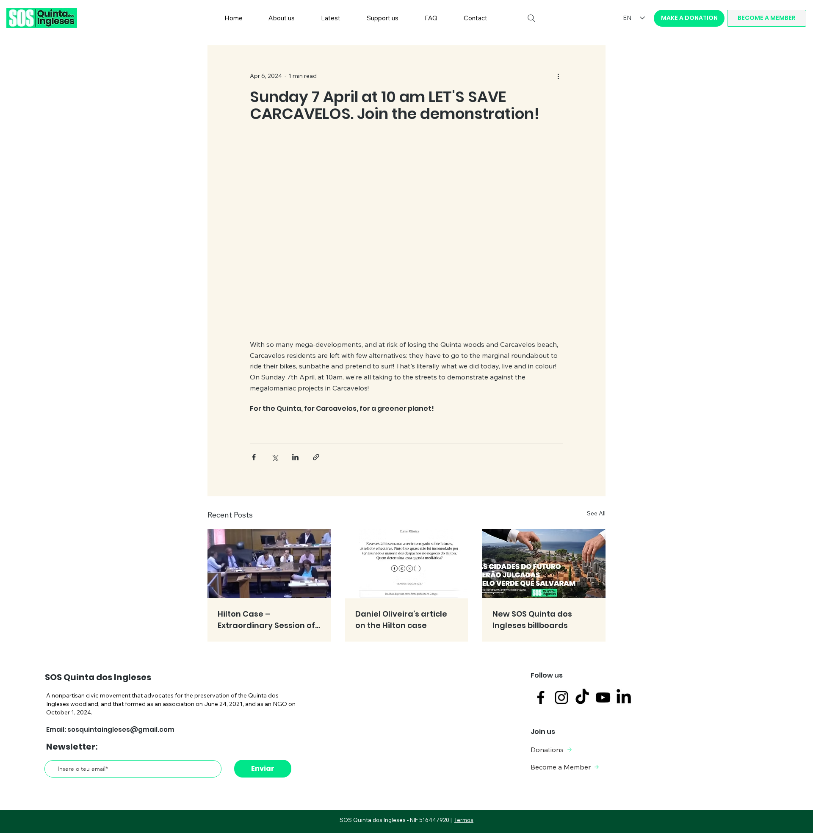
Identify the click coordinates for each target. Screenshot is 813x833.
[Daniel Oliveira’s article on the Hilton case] (406, 563)
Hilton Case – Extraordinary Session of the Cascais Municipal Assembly (266, 620)
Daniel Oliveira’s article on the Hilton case (401, 620)
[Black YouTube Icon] (603, 697)
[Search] (531, 18)
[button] (282, 18)
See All (596, 513)
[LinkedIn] (624, 697)
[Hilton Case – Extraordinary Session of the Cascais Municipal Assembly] (269, 563)
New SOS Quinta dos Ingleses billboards (532, 620)
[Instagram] (561, 697)
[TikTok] (582, 697)
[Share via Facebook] (254, 457)
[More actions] (558, 76)
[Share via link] (316, 457)
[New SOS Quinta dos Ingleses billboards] (544, 563)
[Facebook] (541, 697)
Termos (463, 819)
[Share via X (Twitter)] (275, 457)
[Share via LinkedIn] (295, 457)
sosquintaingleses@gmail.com (120, 729)
